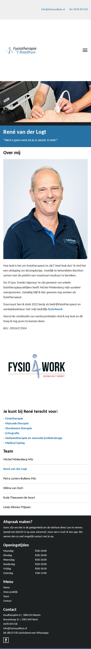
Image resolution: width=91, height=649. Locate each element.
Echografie (12, 433)
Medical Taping (15, 443)
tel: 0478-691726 (78, 9)
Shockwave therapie (18, 428)
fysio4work (55, 309)
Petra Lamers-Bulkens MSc (19, 478)
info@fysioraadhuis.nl (53, 9)
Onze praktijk (10, 592)
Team (6, 596)
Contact (7, 601)
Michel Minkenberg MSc (18, 459)
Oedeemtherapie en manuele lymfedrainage (33, 438)
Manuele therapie (16, 423)
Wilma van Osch (13, 488)
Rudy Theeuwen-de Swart (19, 497)
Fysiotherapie (14, 418)
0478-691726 (10, 624)
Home (6, 587)
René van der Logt (15, 469)
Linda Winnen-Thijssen (17, 507)
